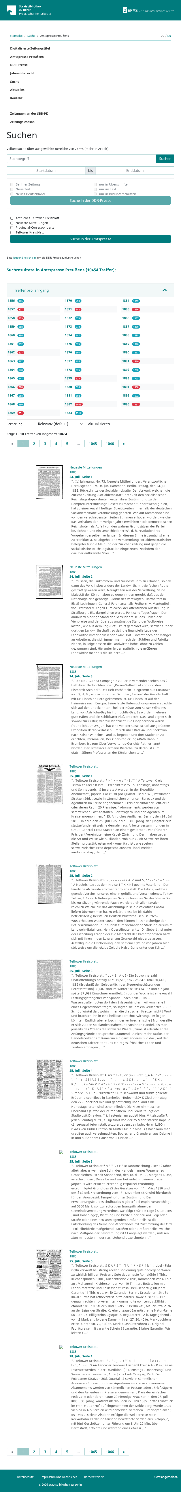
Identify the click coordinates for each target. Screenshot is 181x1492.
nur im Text (107, 189)
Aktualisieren (99, 423)
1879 (69, 378)
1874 (69, 335)
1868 (12, 404)
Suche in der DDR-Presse (90, 200)
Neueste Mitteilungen (32, 223)
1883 (69, 413)
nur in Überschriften (114, 184)
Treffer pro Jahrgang (31, 290)
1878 (69, 369)
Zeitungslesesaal (22, 122)
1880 (69, 387)
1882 (69, 404)
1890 (126, 352)
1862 (12, 352)
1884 (126, 300)
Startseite (16, 36)
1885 (126, 309)
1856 (12, 300)
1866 (12, 387)
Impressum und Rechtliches (59, 1477)
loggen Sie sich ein (24, 257)
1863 (12, 361)
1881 (69, 395)
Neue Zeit (23, 189)
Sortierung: (15, 424)
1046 (110, 443)
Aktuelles (17, 90)
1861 (12, 344)
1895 (126, 395)
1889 (126, 344)
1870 (69, 300)
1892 (126, 369)
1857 (12, 309)
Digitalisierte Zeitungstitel (30, 48)
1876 (69, 352)
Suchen (165, 158)
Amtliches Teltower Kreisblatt (37, 218)
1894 (126, 387)
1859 (12, 326)
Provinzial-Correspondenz (35, 227)
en (169, 36)
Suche (31, 36)
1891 (126, 361)
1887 (126, 326)
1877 (69, 361)
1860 (12, 335)
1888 (126, 335)
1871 (69, 309)
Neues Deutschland (30, 194)
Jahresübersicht (22, 73)
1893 (126, 378)
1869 (12, 413)
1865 (12, 378)
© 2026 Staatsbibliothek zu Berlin (60, 1484)
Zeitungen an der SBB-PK (29, 113)
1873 (69, 326)
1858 (12, 318)
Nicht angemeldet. (165, 1477)
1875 (69, 344)
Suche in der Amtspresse (90, 239)
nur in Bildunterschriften (117, 194)
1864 (12, 369)
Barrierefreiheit (94, 1477)
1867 (12, 395)
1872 (69, 318)
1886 (126, 318)
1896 (126, 404)
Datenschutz (25, 1477)
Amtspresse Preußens (27, 57)
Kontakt (16, 98)
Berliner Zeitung (28, 184)
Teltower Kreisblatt (30, 232)
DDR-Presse (19, 65)
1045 (93, 443)
